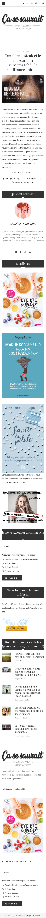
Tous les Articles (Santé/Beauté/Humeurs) (22, 559)
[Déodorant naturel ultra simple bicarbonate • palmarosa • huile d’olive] (6, 669)
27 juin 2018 (20, 678)
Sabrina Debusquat (24, 182)
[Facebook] (27, 3)
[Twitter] (23, 3)
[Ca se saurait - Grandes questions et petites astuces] (23, 21)
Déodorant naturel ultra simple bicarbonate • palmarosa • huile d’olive (28, 671)
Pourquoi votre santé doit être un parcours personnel (29, 655)
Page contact (16, 778)
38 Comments (31, 179)
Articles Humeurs (11, 571)
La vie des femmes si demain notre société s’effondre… (26, 728)
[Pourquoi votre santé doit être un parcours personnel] (6, 657)
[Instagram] (36, 3)
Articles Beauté (11, 567)
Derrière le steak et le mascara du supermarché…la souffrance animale (23, 62)
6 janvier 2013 (23, 51)
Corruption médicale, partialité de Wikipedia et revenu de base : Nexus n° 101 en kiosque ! (28, 691)
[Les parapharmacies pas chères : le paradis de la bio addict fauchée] (6, 711)
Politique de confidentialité (13, 789)
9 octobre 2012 (21, 718)
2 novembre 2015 (22, 700)
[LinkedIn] (31, 3)
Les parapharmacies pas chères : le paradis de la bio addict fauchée (29, 710)
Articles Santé (10, 563)
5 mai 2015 (19, 660)
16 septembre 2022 (22, 736)
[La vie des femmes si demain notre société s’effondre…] (6, 727)
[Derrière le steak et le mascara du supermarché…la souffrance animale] (23, 89)
